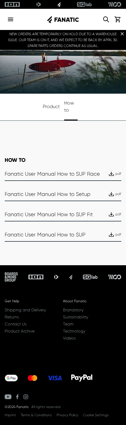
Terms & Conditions (36, 415)
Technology (74, 331)
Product (49, 106)
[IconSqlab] (84, 4)
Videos (69, 338)
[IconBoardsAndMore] (11, 277)
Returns (12, 317)
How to (69, 106)
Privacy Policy (67, 415)
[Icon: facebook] (17, 396)
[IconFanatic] (59, 4)
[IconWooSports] (114, 4)
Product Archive (20, 331)
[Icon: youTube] (8, 396)
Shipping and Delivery (25, 310)
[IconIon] (12, 4)
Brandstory (73, 310)
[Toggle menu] (10, 19)
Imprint (10, 415)
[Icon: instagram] (25, 396)
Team (68, 324)
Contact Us (15, 324)
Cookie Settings (96, 415)
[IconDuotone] (38, 4)
